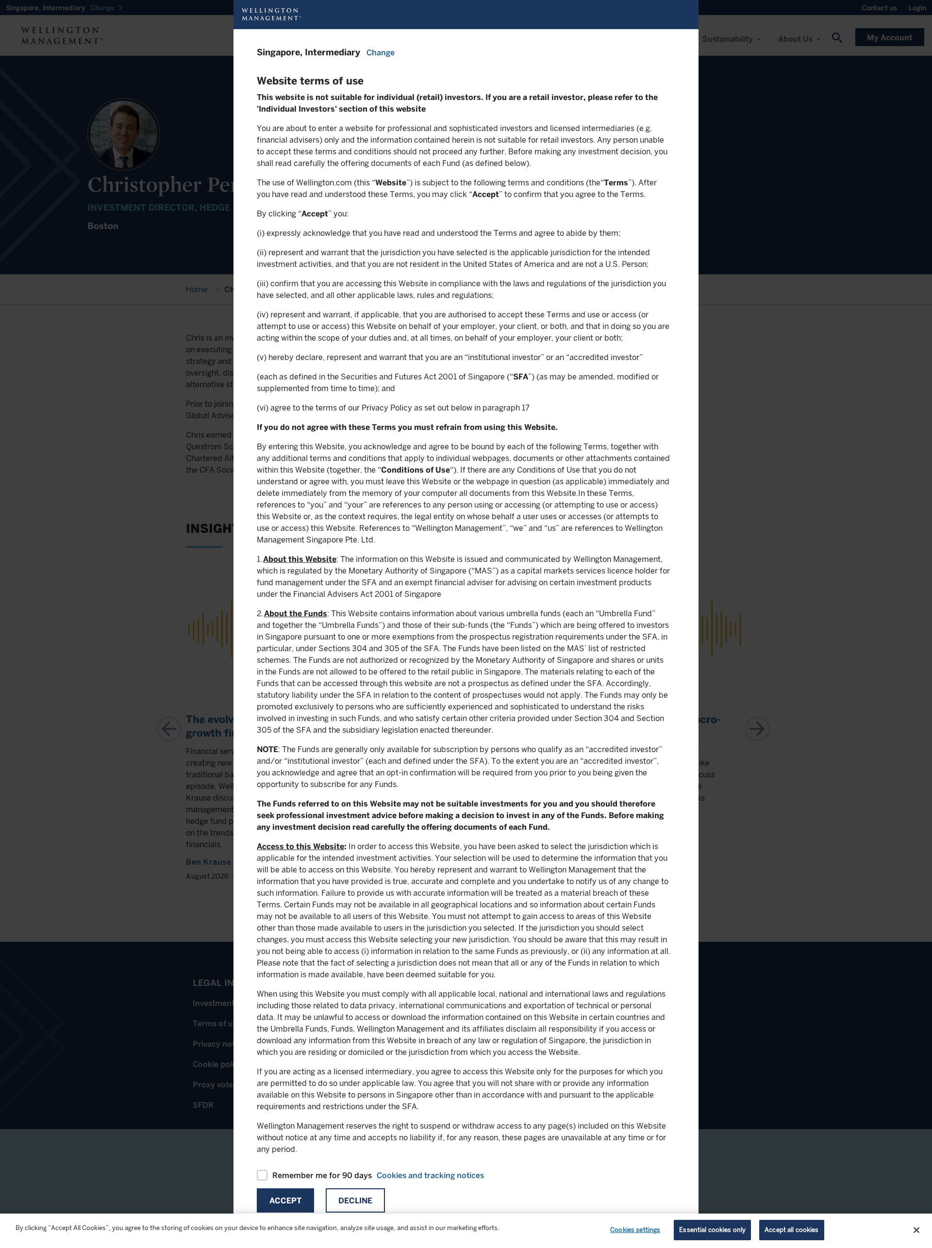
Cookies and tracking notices (430, 1175)
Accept (285, 1200)
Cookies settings (635, 1229)
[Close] (916, 1230)
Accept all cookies (791, 1229)
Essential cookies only (712, 1229)
